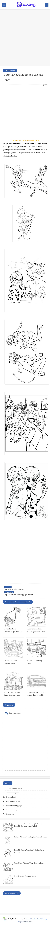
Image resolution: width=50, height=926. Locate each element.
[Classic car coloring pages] (36, 648)
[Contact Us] (30, 900)
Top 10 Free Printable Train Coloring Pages (12, 693)
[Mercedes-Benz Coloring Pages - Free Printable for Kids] (36, 680)
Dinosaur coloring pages (14, 806)
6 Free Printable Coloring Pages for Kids (13, 630)
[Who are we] (19, 900)
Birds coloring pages (13, 801)
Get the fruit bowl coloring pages (10, 662)
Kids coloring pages (12, 793)
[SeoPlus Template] (5, 919)
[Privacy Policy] (8, 900)
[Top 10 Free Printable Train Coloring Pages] (13, 680)
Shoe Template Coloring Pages (25, 876)
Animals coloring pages (14, 788)
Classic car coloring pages (34, 662)
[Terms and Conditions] (41, 907)
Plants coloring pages (13, 810)
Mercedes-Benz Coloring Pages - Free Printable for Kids (36, 693)
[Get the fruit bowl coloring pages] (13, 648)
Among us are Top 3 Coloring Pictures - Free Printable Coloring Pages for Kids (36, 630)
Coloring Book (10, 70)
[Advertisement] (25, 39)
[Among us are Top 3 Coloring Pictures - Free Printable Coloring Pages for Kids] (36, 616)
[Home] (41, 900)
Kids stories (10, 814)
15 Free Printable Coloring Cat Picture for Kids (30, 837)
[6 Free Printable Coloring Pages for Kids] (13, 616)
